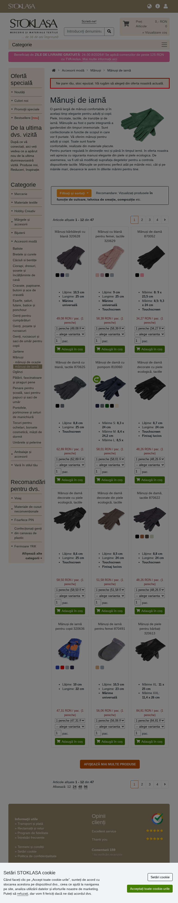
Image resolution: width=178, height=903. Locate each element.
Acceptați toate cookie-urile (150, 889)
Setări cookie (160, 877)
